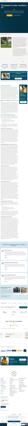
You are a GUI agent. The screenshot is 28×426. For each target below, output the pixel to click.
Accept (14, 421)
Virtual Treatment (12, 393)
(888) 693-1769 (3, 391)
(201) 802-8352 (4, 382)
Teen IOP (20, 389)
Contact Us (11, 383)
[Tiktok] (6, 410)
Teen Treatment (21, 382)
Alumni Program (12, 395)
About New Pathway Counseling (14, 379)
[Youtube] (3, 410)
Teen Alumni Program (21, 391)
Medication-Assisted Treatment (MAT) (14, 389)
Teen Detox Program (21, 384)
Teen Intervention (21, 383)
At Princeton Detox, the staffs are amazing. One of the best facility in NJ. (10, 334)
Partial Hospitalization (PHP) (13, 391)
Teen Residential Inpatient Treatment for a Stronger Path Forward (23, 386)
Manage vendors (9, 419)
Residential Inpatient (12, 390)
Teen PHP (20, 388)
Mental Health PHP (21, 380)
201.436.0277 (3, 383)
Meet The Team (12, 380)
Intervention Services (12, 386)
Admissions (11, 381)
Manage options (14, 423)
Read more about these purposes (15, 419)
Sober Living (11, 394)
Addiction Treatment (12, 385)
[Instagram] (2, 410)
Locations (2, 378)
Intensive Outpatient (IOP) (13, 392)
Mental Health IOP (21, 379)
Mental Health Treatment (22, 378)
